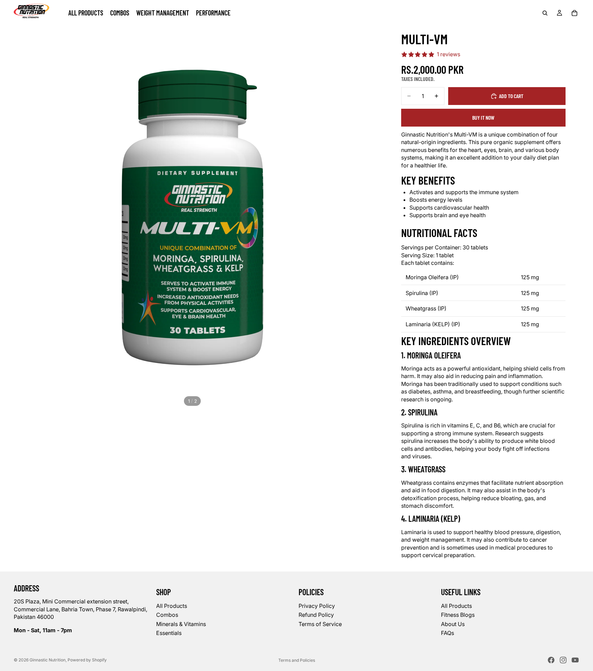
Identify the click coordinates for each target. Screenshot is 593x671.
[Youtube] (575, 660)
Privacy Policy (317, 605)
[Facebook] (551, 660)
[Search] (545, 13)
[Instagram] (563, 660)
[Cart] (574, 13)
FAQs (447, 632)
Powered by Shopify (87, 659)
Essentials (169, 632)
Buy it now (483, 117)
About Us (453, 623)
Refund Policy (316, 614)
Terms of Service (320, 623)
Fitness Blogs (458, 614)
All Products (171, 605)
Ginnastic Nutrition (48, 659)
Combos (167, 614)
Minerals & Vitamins (181, 623)
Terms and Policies (296, 660)
